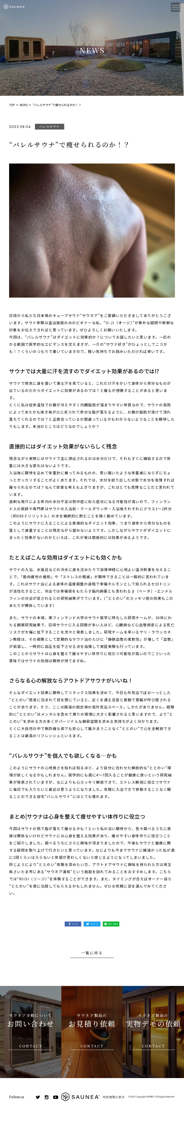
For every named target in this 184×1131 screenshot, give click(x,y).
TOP (12, 105)
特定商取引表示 (114, 1097)
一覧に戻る (92, 952)
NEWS (24, 105)
